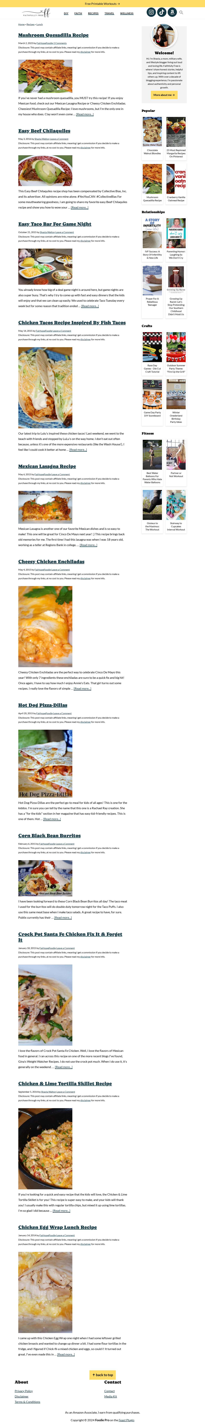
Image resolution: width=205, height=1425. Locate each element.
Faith (78, 13)
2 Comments (60, 43)
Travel (109, 13)
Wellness (127, 13)
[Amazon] (172, 12)
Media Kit (110, 1396)
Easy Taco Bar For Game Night (54, 224)
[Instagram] (151, 12)
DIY (66, 13)
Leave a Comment (59, 138)
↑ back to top (102, 1375)
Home (21, 24)
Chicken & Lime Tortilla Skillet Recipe (65, 1083)
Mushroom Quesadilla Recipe (53, 35)
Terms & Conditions (27, 1402)
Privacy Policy (24, 1391)
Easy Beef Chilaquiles (44, 130)
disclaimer (85, 51)
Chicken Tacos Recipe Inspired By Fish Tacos (72, 322)
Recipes (93, 13)
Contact (109, 1391)
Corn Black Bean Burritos (49, 835)
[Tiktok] (161, 12)
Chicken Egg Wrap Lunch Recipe (57, 1227)
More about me (163, 94)
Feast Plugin (126, 1420)
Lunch (39, 24)
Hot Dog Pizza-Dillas (42, 705)
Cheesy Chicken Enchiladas (51, 561)
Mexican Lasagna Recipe (47, 466)
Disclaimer (22, 1396)
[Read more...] (85, 114)
